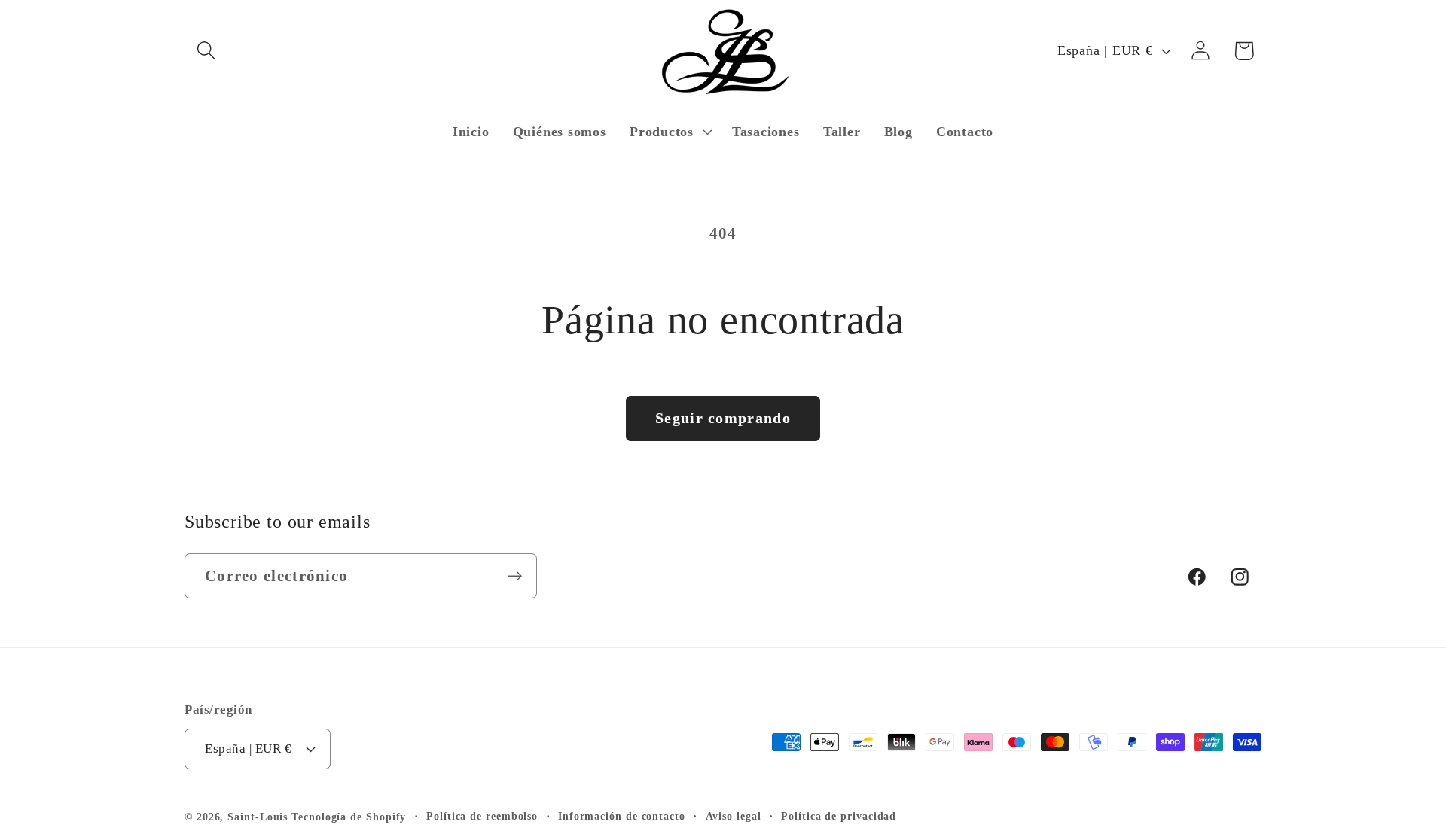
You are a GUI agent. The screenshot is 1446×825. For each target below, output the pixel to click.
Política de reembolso (482, 816)
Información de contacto (621, 816)
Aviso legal (733, 816)
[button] (206, 50)
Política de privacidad (838, 816)
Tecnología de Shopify (348, 817)
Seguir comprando (723, 418)
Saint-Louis (257, 817)
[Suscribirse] (514, 576)
